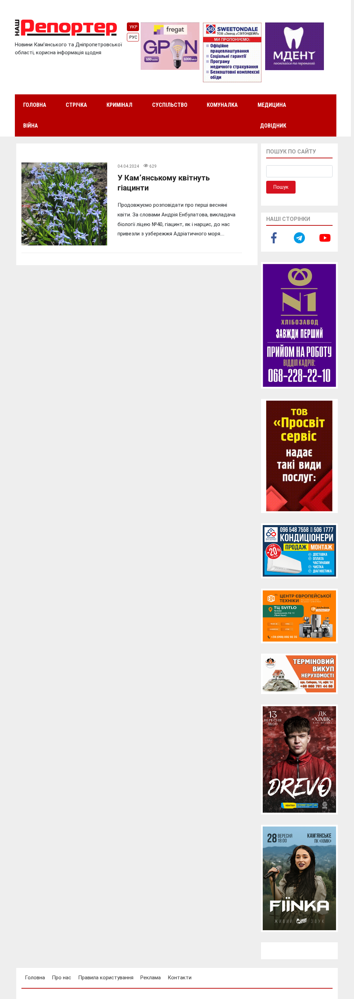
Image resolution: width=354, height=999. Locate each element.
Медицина (272, 105)
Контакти (180, 977)
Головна (34, 105)
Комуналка (222, 105)
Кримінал (119, 105)
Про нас (61, 977)
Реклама (150, 977)
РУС (133, 37)
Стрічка (76, 105)
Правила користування (105, 977)
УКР (133, 27)
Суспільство (169, 105)
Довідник (273, 125)
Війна (30, 125)
